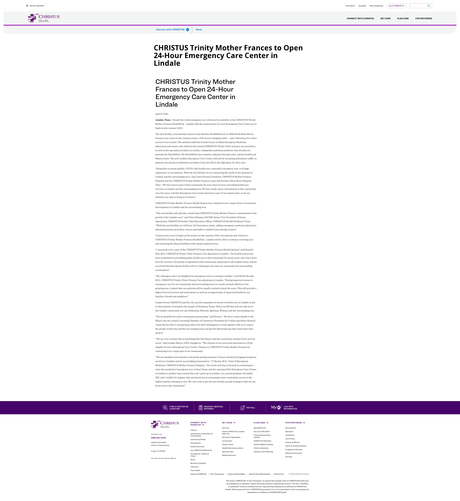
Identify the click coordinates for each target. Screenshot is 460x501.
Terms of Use (279, 474)
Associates (362, 6)
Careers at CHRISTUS (198, 474)
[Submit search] (428, 6)
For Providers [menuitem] (423, 19)
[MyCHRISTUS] (396, 5)
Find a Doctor (350, 6)
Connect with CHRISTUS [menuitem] (360, 19)
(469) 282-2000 (158, 438)
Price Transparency (376, 6)
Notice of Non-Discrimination (259, 474)
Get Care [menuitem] (385, 19)
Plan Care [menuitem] (403, 19)
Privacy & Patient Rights (236, 474)
